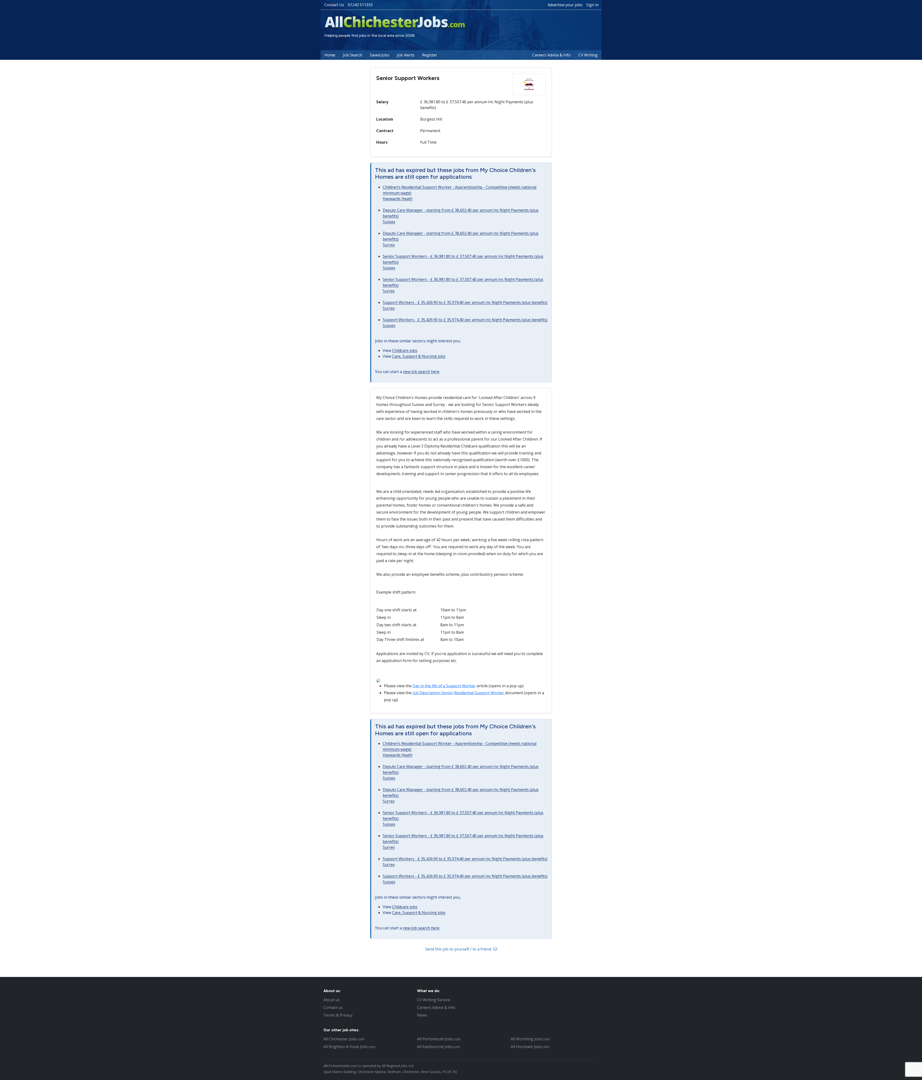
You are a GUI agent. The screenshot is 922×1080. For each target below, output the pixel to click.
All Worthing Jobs (530, 1039)
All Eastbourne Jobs (438, 1046)
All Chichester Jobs (343, 1039)
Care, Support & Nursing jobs (418, 356)
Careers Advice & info (436, 1007)
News (422, 1015)
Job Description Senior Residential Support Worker (458, 692)
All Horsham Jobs (530, 1046)
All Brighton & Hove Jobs (349, 1046)
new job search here (421, 371)
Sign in (592, 4)
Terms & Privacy (337, 1015)
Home (329, 55)
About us (331, 999)
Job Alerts (405, 55)
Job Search (352, 55)
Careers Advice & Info (551, 55)
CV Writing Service (433, 999)
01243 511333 (360, 4)
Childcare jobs (404, 350)
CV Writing (588, 55)
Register (429, 55)
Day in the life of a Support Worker (444, 685)
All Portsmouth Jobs (439, 1039)
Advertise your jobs (565, 4)
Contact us (333, 1007)
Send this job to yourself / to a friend (458, 949)
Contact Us (334, 4)
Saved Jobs (379, 55)
